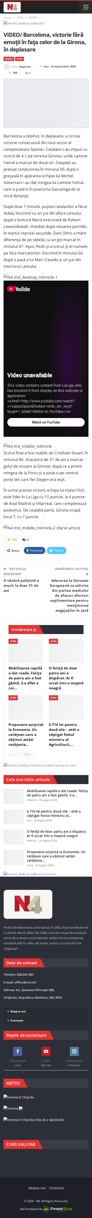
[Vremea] (13, 1108)
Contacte (16, 1020)
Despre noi (18, 1011)
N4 (22, 1209)
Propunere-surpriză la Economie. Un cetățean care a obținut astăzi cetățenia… (56, 856)
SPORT (9, 59)
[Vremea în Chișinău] (19, 1097)
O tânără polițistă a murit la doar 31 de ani (21, 585)
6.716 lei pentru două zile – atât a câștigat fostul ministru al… (54, 813)
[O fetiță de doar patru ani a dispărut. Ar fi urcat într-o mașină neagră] (66, 651)
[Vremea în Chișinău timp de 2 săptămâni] (34, 1120)
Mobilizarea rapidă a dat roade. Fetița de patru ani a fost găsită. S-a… (57, 793)
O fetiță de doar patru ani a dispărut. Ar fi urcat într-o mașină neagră (57, 833)
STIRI (19, 59)
